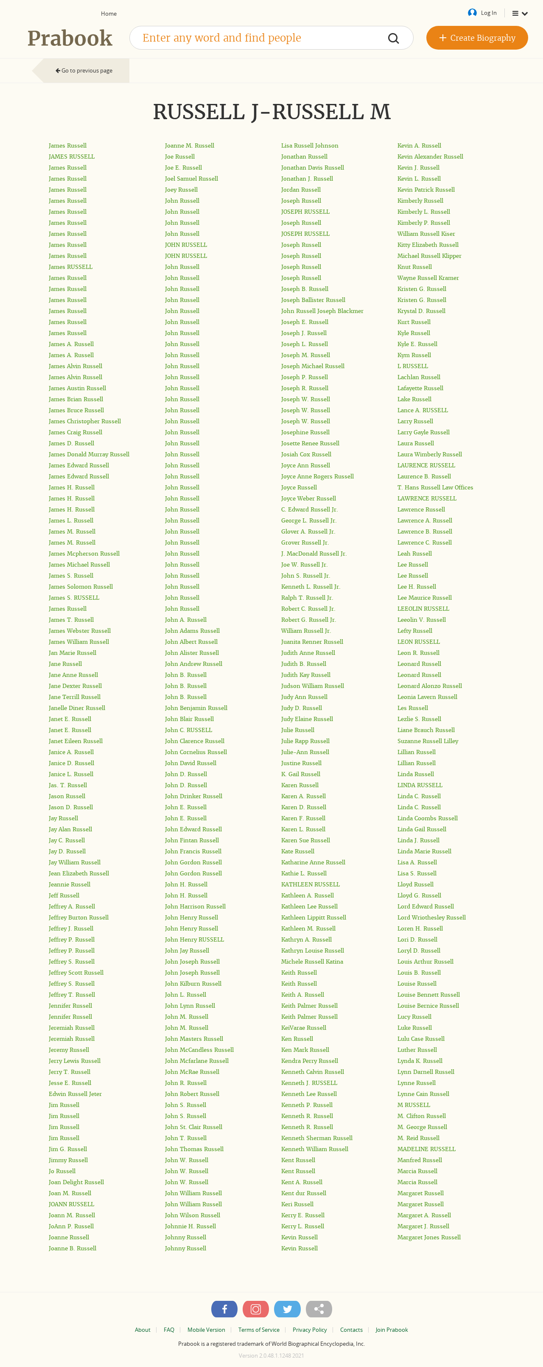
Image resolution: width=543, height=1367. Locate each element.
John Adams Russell (192, 631)
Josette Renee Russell (310, 443)
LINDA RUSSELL (419, 785)
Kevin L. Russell (419, 178)
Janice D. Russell (71, 763)
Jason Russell (67, 796)
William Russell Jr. (306, 631)
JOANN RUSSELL (71, 1204)
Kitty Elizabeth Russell (428, 245)
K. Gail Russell (300, 774)
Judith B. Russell (303, 664)
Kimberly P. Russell (423, 222)
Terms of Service (259, 1330)
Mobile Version (206, 1330)
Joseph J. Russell (304, 333)
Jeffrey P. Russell (72, 939)
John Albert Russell (191, 642)
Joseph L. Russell (304, 344)
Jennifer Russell (70, 1005)
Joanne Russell (69, 1237)
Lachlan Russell (418, 377)
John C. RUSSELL (188, 730)
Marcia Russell (417, 1171)
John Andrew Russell (193, 664)
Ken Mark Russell (305, 1050)
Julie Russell (297, 730)
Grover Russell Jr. (305, 542)
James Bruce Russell (76, 410)
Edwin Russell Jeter (75, 1094)
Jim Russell (64, 1105)
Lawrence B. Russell (424, 531)
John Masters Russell (194, 1039)
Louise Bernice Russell (428, 1005)
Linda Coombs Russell (427, 818)
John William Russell (193, 1193)
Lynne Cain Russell (423, 1094)
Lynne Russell (416, 1083)
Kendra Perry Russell (309, 1061)
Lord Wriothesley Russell (431, 917)
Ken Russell (297, 1039)
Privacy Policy (310, 1330)
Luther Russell (417, 1050)
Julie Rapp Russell (305, 741)
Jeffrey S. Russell (72, 961)
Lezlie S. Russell (419, 719)
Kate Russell (297, 851)
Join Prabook (392, 1330)
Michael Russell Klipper (429, 256)
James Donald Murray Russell (89, 454)
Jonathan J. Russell (307, 178)
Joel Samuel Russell (191, 178)
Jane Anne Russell (73, 675)
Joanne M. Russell (189, 145)
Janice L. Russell (71, 774)
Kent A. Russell (301, 1182)
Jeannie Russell (69, 884)
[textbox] (271, 38)
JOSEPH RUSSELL (305, 211)
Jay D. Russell (67, 851)
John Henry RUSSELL (194, 939)
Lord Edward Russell (425, 906)
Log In (489, 13)
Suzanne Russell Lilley (427, 741)
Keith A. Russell (302, 994)
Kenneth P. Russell (307, 1105)
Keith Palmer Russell (309, 1005)
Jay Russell (63, 818)
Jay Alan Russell (70, 829)
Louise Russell (417, 983)
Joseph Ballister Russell (313, 300)
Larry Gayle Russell (423, 432)
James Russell (68, 145)
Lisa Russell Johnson (310, 145)
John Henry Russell (191, 917)
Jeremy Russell (69, 1050)
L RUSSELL (412, 366)
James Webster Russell (80, 631)
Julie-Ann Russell (305, 752)
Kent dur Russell (303, 1193)
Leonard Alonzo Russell (429, 686)
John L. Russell (185, 994)
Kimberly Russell (420, 200)
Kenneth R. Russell (307, 1116)
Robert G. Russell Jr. (308, 619)
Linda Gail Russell (421, 829)
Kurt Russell (414, 322)
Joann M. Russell (72, 1215)
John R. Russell (186, 1083)
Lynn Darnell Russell (425, 1072)
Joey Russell (181, 189)
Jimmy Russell (68, 1160)
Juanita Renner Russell (312, 642)
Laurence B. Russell (424, 476)
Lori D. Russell (417, 939)
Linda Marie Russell (424, 851)
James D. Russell (71, 443)
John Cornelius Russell (196, 752)
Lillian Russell (416, 752)
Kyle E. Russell (417, 344)
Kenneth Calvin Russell (312, 1072)
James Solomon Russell (81, 586)
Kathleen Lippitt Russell (313, 917)
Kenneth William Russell (314, 1149)
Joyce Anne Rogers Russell (317, 476)
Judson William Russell (312, 686)
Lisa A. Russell (417, 862)
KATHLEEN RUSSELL (310, 884)
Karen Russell (300, 785)
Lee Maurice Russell (424, 597)
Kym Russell (414, 355)
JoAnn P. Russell (71, 1226)
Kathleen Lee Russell (309, 906)
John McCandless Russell (199, 1050)
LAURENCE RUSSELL (426, 465)
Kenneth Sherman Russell (317, 1138)
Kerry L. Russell (302, 1226)
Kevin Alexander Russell (430, 156)
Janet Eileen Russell (76, 741)
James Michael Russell (79, 564)
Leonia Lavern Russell (427, 697)
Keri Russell (297, 1204)
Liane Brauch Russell (426, 730)
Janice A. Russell (71, 752)
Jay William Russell (75, 862)
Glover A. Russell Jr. (308, 531)
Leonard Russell (419, 664)
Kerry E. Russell (303, 1215)
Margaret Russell (420, 1193)
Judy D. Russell (301, 708)
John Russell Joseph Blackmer (322, 311)
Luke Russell (414, 1028)
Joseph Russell (301, 200)
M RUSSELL (413, 1105)
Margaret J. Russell (423, 1226)
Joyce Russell (299, 487)
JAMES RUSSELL (72, 156)
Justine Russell (301, 763)
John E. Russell (186, 807)
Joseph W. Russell (305, 399)
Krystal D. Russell (421, 311)
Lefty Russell (414, 631)
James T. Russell (71, 619)
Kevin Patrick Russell (426, 189)
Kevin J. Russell (418, 167)
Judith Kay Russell (305, 675)
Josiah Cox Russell (306, 454)
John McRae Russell (192, 1072)
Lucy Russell (414, 1016)
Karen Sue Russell (305, 840)
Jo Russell (62, 1171)
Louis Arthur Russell (425, 961)
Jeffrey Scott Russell (76, 972)
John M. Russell (186, 1016)
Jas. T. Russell (68, 785)
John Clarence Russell (194, 741)
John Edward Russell (193, 829)
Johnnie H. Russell (190, 1226)
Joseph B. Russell (304, 289)
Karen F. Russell (303, 818)
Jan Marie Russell (72, 653)
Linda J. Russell (418, 840)
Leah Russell (414, 553)
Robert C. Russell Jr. (308, 608)
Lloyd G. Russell (419, 895)
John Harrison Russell (195, 906)
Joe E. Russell (183, 167)
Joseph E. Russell (304, 322)
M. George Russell (422, 1127)
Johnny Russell (185, 1237)
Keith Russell (299, 972)
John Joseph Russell (192, 961)
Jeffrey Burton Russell (79, 917)
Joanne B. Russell (72, 1248)
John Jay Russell (187, 950)
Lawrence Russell (421, 509)
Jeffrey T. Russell (72, 994)
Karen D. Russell (303, 807)
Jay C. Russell (67, 840)
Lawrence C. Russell (424, 542)
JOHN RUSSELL (186, 245)
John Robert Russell (192, 1094)
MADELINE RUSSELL (426, 1149)
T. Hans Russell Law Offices (435, 487)
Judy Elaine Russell (307, 719)
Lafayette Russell (420, 388)
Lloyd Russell (415, 884)
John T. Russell (186, 1138)
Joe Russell (180, 156)
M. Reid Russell (418, 1138)
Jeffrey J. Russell (71, 928)
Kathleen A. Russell (307, 895)
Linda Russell (415, 774)
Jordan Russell (301, 189)
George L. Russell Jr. (309, 520)
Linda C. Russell (419, 796)
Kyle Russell (413, 333)
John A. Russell (186, 619)
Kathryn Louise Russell (312, 950)
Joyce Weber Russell (308, 498)
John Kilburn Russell (193, 983)
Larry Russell (415, 421)
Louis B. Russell (419, 972)
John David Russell (190, 763)
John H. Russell (186, 884)
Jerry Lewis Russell (75, 1061)
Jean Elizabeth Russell (79, 873)
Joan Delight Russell (76, 1182)
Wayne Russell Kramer (428, 278)
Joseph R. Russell (304, 388)
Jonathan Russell (304, 156)
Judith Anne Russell (308, 653)
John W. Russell (186, 1160)
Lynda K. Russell (419, 1061)
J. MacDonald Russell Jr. (314, 553)
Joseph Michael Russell (312, 366)
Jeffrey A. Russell (72, 906)
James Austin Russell (77, 388)
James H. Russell (72, 487)
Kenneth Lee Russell (309, 1094)
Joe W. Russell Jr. (304, 564)
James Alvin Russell (75, 366)
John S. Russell (185, 1105)
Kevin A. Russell (419, 145)
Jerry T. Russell (69, 1072)
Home (109, 13)
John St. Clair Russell (193, 1127)
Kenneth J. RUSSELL (309, 1083)
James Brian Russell (76, 399)
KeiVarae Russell (303, 1028)
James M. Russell (72, 531)
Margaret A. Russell (424, 1215)
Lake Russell (414, 399)
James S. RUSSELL (74, 597)
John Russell (182, 200)
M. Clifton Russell (421, 1116)
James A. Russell (71, 344)
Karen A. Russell (303, 796)
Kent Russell (298, 1160)
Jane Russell (65, 664)
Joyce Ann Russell (305, 465)
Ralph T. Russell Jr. (307, 597)
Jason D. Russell (71, 807)
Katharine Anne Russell (313, 862)
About (143, 1330)
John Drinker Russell (193, 796)
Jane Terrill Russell (75, 697)
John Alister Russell (192, 653)
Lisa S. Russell (417, 873)
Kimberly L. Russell (423, 211)
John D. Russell (186, 774)
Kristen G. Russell (421, 289)
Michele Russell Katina (312, 961)
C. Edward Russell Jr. (309, 509)
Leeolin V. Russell (421, 619)
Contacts (351, 1330)
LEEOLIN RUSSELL (423, 608)
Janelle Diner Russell (77, 708)
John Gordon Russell (193, 862)
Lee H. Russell (416, 586)
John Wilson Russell (192, 1215)
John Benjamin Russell (196, 708)
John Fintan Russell (192, 840)
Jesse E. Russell (70, 1083)
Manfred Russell (419, 1160)
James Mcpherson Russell (84, 553)
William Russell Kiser (426, 234)
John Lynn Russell (190, 1005)
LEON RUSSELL (418, 642)
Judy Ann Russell (304, 697)
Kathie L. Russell (304, 873)
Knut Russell (414, 267)
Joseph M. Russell (305, 355)
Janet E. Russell (70, 719)
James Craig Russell (75, 432)
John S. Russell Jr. (305, 575)
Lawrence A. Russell (424, 520)
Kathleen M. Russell (308, 928)
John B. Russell (186, 675)
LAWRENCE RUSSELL (426, 498)
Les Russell (412, 708)
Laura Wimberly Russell (429, 454)
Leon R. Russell (418, 653)
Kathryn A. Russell (306, 939)
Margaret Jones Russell (429, 1237)
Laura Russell (415, 443)
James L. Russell (71, 520)
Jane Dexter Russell (75, 686)
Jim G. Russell (68, 1149)
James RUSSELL (70, 267)
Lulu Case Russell (421, 1039)
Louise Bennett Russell (428, 994)
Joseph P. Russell (304, 377)
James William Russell (79, 642)
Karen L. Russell (303, 829)
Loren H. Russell (420, 928)
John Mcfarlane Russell (197, 1061)
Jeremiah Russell (72, 1028)
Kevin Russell (299, 1237)
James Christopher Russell (85, 421)
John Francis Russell (193, 851)
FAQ (169, 1330)
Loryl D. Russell (418, 950)
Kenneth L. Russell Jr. (311, 586)
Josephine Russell (305, 432)
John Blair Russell (189, 719)
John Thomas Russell (194, 1149)
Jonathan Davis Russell (312, 167)
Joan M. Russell (70, 1193)
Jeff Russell (64, 895)
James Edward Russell (79, 465)
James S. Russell (71, 575)
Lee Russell (412, 564)
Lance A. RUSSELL (422, 410)
